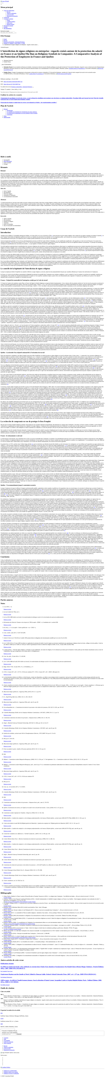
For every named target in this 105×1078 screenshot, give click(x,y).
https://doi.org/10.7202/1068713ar (12, 84)
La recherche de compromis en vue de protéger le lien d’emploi (22, 113)
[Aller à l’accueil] (5, 1)
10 (83, 306)
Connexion (6, 17)
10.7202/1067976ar (23, 937)
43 (35, 519)
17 (7, 361)
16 (94, 359)
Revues (8, 12)
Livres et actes (10, 14)
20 (93, 367)
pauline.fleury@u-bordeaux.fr (36, 73)
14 (20, 328)
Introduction (10, 110)
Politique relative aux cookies (11, 1072)
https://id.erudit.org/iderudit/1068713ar (13, 81)
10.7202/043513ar (22, 923)
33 (66, 445)
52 (49, 553)
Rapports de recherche (12, 16)
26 (45, 404)
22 (7, 384)
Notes (5, 116)
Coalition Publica (11, 21)
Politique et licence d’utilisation (11, 1073)
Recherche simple (5, 31)
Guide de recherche (8, 1042)
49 (35, 534)
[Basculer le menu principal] (1, 4)
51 (95, 548)
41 (94, 507)
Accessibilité (7, 1040)
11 (24, 315)
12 (84, 321)
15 (7, 359)
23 (9, 392)
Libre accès (9, 23)
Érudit (8, 20)
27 (91, 404)
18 (46, 361)
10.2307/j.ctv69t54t (8, 929)
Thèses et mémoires (11, 13)
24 (66, 395)
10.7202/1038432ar (23, 901)
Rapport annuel (10, 24)
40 (7, 495)
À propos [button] (6, 18)
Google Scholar (7, 897)
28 (10, 406)
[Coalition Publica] (5, 1067)
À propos (11, 18)
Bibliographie (7, 117)
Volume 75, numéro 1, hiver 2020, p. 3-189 (14, 43)
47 (64, 530)
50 (35, 535)
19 (56, 366)
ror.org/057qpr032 (66, 73)
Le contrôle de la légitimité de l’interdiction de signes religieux (22, 111)
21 (25, 376)
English (5, 27)
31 (47, 416)
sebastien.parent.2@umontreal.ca (77, 68)
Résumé (6, 109)
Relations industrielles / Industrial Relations (14, 42)
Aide (5, 1039)
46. (8, 529)
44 (43, 525)
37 (89, 491)
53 (70, 587)
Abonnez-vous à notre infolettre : (10, 1032)
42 (101, 515)
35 (40, 489)
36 (42, 491)
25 (51, 399)
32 (32, 444)
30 (57, 410)
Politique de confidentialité (10, 1070)
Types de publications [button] (9, 10)
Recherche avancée (8, 25)
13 (58, 325)
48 (67, 533)
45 (40, 526)
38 (72, 492)
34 (41, 455)
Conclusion (9, 114)
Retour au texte (7, 609)
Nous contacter (7, 1043)
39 (4, 493)
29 (9, 410)
